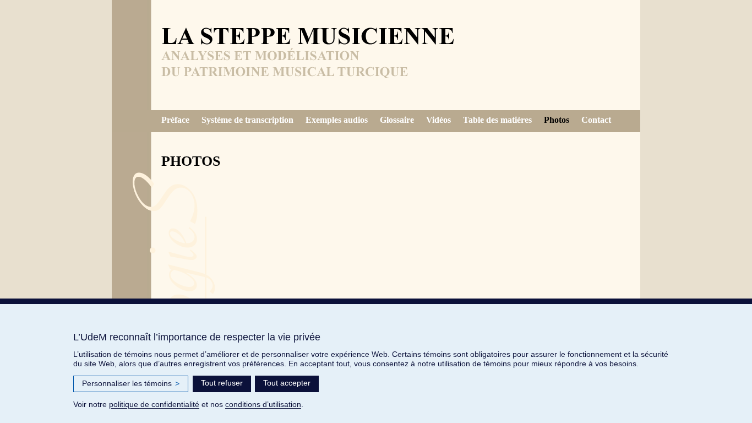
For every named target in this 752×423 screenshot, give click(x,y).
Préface (175, 119)
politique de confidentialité (154, 404)
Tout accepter (286, 382)
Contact (596, 119)
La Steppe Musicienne (310, 61)
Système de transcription (247, 119)
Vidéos (438, 119)
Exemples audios (337, 119)
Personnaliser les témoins (130, 383)
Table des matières (497, 119)
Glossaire (397, 119)
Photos (556, 119)
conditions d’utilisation (263, 404)
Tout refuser (222, 382)
